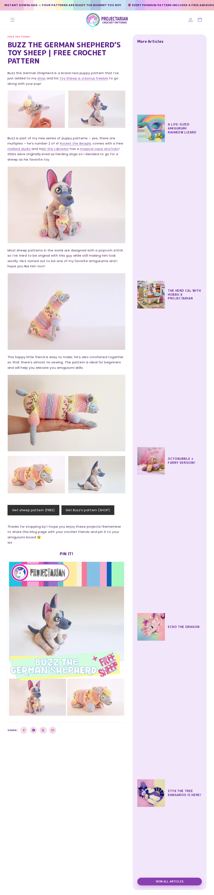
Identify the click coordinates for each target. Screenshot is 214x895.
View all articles (170, 881)
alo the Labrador (55, 149)
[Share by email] (52, 730)
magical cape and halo (99, 149)
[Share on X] (43, 730)
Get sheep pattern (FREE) (33, 510)
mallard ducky (19, 149)
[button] (12, 19)
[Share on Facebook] (23, 730)
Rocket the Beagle (75, 143)
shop (41, 78)
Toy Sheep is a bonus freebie (84, 78)
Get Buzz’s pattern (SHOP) (88, 510)
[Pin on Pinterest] (33, 730)
